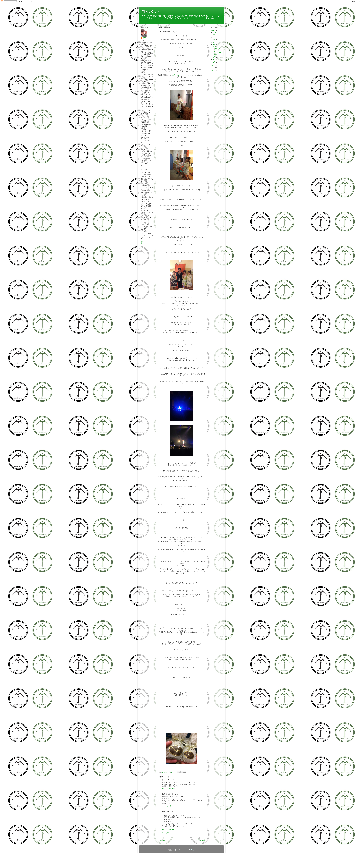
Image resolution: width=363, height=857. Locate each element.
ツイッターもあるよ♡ (150, 20)
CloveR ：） (151, 11)
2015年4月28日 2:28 (168, 829)
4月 (214, 44)
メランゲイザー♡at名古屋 (217, 47)
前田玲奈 (165, 772)
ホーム (181, 840)
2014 (213, 65)
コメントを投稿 (165, 833)
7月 (214, 37)
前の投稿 (201, 840)
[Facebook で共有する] (183, 772)
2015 (213, 30)
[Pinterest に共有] (185, 772)
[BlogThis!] (180, 772)
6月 (214, 39)
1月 (214, 62)
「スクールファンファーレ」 (180, 75)
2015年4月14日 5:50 (168, 788)
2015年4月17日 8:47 (168, 806)
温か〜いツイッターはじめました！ (217, 52)
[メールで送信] (178, 772)
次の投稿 (161, 840)
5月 (214, 42)
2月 (214, 59)
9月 (214, 34)
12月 (214, 32)
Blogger (193, 850)
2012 (213, 70)
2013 (213, 67)
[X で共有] (181, 772)
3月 (214, 57)
